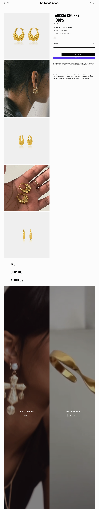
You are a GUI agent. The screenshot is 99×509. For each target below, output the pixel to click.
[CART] (94, 3)
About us (17, 280)
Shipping (17, 272)
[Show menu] (4, 3)
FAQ (13, 264)
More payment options (74, 60)
